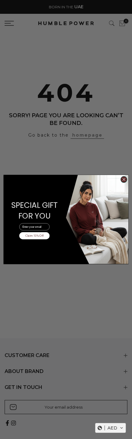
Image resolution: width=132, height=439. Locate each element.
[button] (110, 428)
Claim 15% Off (34, 235)
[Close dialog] (124, 179)
